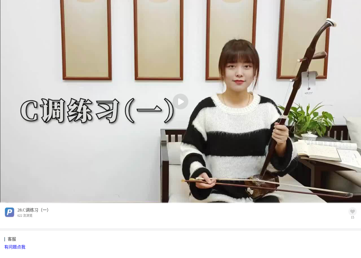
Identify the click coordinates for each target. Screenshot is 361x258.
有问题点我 (14, 247)
